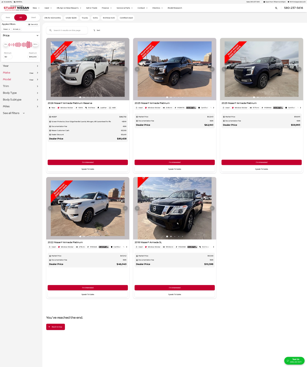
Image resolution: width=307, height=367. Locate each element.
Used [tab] (33, 17)
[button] (52, 69)
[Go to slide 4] (91, 97)
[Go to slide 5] (95, 97)
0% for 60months (52, 18)
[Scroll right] (213, 108)
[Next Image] (125, 69)
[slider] (5, 44)
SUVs (95, 18)
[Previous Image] (50, 69)
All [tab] (21, 17)
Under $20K (71, 18)
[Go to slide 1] (80, 97)
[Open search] (276, 8)
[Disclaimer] (50, 117)
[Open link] (191, 107)
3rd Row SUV (109, 18)
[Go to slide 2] (84, 97)
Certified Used (126, 18)
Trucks (85, 18)
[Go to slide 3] (87, 97)
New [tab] (8, 17)
